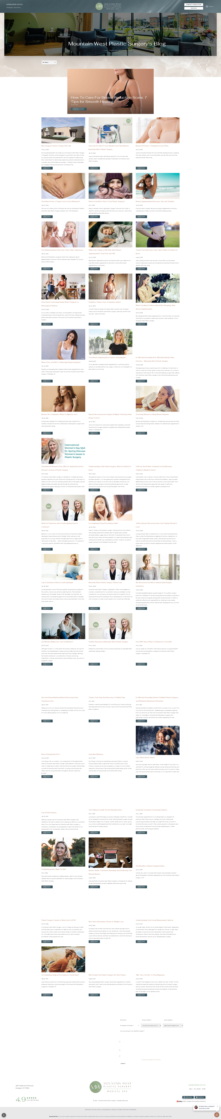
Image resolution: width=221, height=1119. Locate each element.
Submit (123, 1063)
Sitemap (88, 1109)
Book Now (194, 8)
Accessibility (106, 1109)
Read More (47, 168)
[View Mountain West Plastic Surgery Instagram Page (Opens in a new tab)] (188, 1097)
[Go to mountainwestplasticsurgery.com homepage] (108, 6)
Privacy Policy (145, 1059)
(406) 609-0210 (14, 4)
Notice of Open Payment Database (124, 1109)
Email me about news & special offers (132, 1056)
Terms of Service (155, 1059)
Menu (211, 6)
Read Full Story (79, 109)
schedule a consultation (193, 4)
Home (105, 50)
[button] (207, 6)
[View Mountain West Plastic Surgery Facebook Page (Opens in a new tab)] (200, 1097)
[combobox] (129, 1025)
